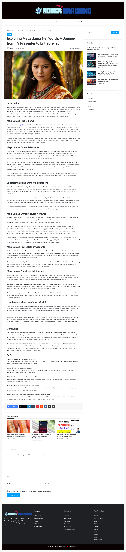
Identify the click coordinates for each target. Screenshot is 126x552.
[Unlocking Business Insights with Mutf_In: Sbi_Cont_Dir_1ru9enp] (91, 74)
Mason (11, 48)
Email (9, 484)
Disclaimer (67, 523)
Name (9, 476)
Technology (91, 109)
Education (90, 98)
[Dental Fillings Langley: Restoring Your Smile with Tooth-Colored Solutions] (18, 426)
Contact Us (76, 22)
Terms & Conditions (69, 529)
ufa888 (96, 521)
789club (96, 526)
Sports (52, 22)
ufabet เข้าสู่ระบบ (99, 518)
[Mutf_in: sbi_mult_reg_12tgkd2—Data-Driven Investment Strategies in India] (91, 56)
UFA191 (96, 515)
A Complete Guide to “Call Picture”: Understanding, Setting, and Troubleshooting (41, 436)
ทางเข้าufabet (98, 539)
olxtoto (96, 531)
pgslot (96, 529)
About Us (66, 515)
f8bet (95, 537)
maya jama (22, 125)
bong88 (96, 534)
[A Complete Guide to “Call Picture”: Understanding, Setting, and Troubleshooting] (43, 426)
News (68, 22)
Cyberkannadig (73, 547)
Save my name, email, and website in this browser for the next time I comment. (30, 491)
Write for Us (67, 518)
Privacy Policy (68, 526)
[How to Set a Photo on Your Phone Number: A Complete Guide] (68, 426)
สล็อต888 (96, 523)
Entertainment (60, 22)
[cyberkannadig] (63, 11)
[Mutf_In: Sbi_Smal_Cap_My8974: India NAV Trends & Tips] (91, 82)
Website (47, 484)
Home (46, 22)
